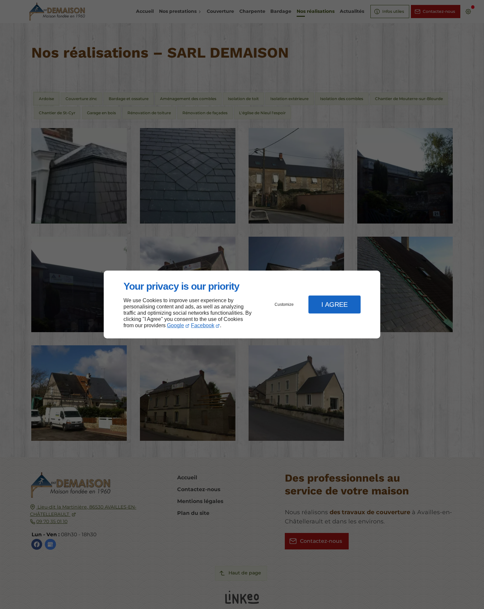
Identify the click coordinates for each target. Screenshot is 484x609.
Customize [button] (284, 304)
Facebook (202, 325)
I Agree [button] (334, 304)
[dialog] (242, 305)
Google (175, 325)
